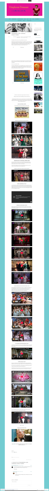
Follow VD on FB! (38, 37)
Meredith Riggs (15, 471)
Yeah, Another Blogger (15, 465)
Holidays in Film (29, 20)
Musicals (24, 20)
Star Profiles (20, 20)
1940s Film (14, 457)
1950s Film (16, 457)
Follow (35, 34)
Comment (29, 485)
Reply (31, 465)
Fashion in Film (18, 457)
